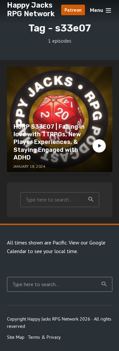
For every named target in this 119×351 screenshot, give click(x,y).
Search (91, 199)
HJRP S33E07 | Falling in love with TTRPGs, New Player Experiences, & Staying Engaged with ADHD (49, 142)
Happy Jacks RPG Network (31, 9)
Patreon (73, 10)
